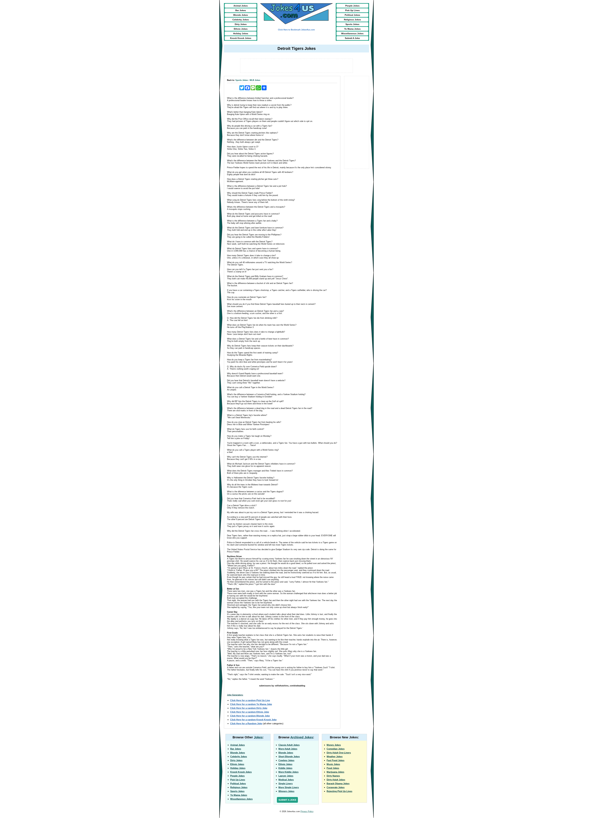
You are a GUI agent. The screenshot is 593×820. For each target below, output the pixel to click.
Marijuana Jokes (335, 772)
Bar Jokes (240, 10)
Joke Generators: (235, 695)
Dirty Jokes (241, 24)
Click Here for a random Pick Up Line (250, 700)
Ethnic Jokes (241, 29)
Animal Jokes (240, 5)
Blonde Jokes (240, 15)
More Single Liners (288, 787)
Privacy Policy (307, 811)
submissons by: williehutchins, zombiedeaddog (282, 686)
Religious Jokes (352, 19)
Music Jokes (333, 764)
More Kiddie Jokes (288, 772)
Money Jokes (334, 745)
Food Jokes (333, 768)
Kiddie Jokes (285, 768)
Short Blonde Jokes (289, 756)
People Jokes (352, 5)
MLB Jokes (255, 80)
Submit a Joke (287, 800)
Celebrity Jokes (240, 19)
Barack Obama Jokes (338, 783)
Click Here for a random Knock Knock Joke (253, 719)
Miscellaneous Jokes (352, 33)
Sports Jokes (352, 24)
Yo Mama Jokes (352, 29)
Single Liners (285, 783)
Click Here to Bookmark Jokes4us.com (296, 30)
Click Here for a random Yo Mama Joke (251, 704)
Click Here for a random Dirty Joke (248, 708)
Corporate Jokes (336, 787)
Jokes (258, 737)
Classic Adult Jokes (289, 745)
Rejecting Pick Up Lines (339, 791)
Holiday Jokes (240, 33)
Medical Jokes (286, 779)
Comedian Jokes (336, 748)
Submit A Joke (352, 38)
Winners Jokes (286, 791)
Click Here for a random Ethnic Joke (249, 712)
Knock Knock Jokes (240, 38)
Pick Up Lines (352, 10)
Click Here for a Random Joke (246, 723)
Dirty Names (333, 775)
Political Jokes (352, 15)
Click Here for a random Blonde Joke (250, 715)
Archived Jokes (301, 737)
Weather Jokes (335, 756)
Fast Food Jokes (335, 760)
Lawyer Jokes (285, 775)
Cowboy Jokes (286, 760)
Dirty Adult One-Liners (339, 752)
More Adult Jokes (287, 748)
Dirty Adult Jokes (336, 779)
